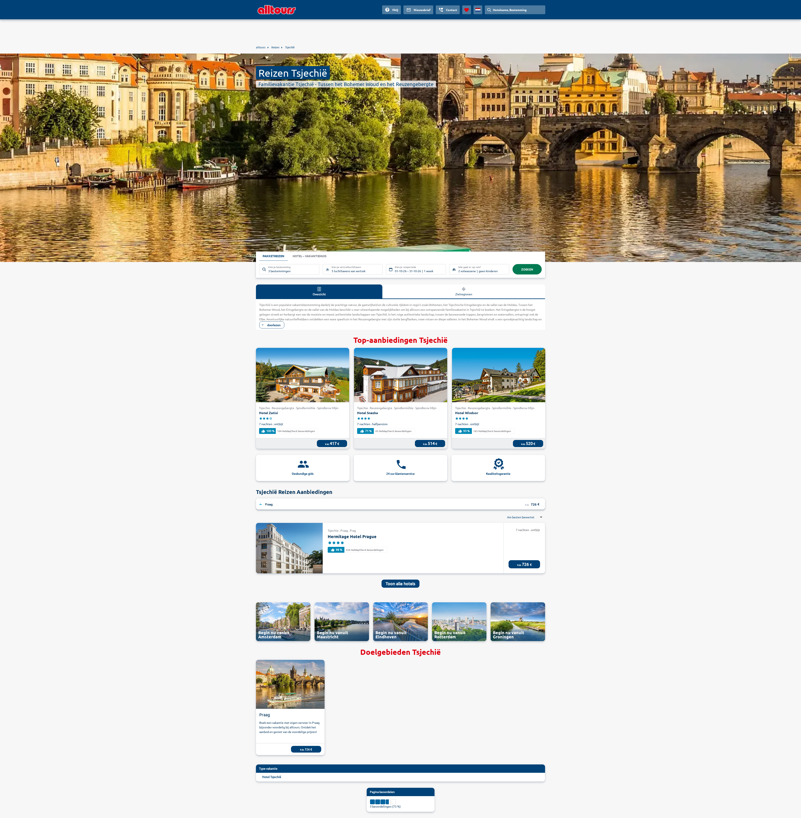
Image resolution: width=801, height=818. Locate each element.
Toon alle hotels (400, 583)
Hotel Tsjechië (271, 777)
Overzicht (319, 294)
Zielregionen (463, 294)
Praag (264, 714)
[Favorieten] (466, 9)
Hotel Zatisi (268, 413)
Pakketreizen (273, 256)
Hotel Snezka (367, 413)
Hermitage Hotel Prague (352, 536)
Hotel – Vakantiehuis (309, 256)
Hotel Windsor (466, 413)
